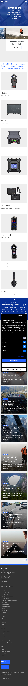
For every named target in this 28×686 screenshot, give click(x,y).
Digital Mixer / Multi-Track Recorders (9, 600)
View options (4, 210)
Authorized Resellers (6, 651)
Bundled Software (5, 635)
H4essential (6, 235)
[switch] (24, 342)
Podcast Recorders (6, 592)
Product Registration (6, 631)
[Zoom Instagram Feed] (8, 678)
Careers (3, 655)
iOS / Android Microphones (7, 596)
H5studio (4, 263)
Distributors (4, 653)
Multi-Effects (4, 602)
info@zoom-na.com (5, 579)
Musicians (4, 620)
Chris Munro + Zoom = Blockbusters (12, 403)
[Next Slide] (25, 37)
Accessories (4, 612)
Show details (21, 356)
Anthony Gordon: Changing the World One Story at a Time (13, 459)
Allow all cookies (14, 360)
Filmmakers (4, 618)
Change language (6, 674)
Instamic (3, 608)
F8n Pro (4, 121)
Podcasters (4, 622)
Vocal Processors (5, 604)
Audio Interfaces (5, 598)
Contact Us (4, 667)
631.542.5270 (7, 576)
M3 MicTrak (5, 291)
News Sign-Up (5, 661)
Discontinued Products (6, 640)
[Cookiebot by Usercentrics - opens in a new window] (17, 315)
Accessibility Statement (7, 642)
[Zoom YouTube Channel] (4, 678)
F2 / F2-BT (5, 205)
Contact (3, 657)
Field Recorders (5, 590)
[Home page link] (4, 1)
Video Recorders (5, 594)
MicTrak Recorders (6, 606)
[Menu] (26, 1)
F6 (2, 149)
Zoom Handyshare (6, 637)
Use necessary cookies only (14, 369)
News (3, 624)
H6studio (4, 93)
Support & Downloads (6, 633)
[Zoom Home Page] (4, 568)
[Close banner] (25, 315)
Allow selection (14, 365)
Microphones (4, 610)
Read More (14, 47)
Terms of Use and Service (6, 583)
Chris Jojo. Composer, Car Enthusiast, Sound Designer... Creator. (13, 517)
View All (23, 560)
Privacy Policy (4, 581)
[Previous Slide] (3, 37)
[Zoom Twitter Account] (6, 678)
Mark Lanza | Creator (12, 375)
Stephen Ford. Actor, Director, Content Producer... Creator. (12, 546)
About (3, 649)
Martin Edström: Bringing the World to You (12, 488)
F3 (2, 177)
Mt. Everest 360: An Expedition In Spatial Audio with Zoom (12, 430)
